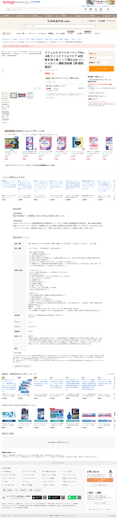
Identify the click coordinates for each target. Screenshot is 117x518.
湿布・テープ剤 (76, 39)
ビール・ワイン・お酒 (27, 474)
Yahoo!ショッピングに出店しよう (101, 6)
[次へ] (41, 71)
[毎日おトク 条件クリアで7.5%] (58, 16)
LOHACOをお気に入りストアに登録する (101, 509)
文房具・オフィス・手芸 (69, 481)
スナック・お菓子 (67, 471)
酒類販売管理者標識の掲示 (40, 505)
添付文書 (30, 317)
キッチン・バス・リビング (69, 474)
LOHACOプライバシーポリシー (63, 503)
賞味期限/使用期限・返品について (97, 96)
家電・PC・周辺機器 (27, 485)
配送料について (92, 86)
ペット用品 (4, 481)
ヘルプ (113, 6)
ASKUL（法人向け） (7, 507)
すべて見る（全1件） (51, 82)
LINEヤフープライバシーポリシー (21, 515)
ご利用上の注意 (50, 503)
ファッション (25, 481)
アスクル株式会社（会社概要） (21, 507)
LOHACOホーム (6, 39)
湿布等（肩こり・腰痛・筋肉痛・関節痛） (57, 39)
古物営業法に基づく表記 (54, 505)
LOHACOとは (10, 503)
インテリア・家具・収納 (8, 485)
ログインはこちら (50, 98)
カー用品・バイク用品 (48, 485)
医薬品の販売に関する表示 (68, 505)
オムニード (54, 70)
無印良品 (65, 485)
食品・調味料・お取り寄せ (49, 471)
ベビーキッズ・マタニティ (28, 478)
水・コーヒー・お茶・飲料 (8, 474)
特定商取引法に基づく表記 (26, 505)
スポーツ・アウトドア (48, 481)
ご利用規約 (75, 503)
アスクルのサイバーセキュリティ (10, 505)
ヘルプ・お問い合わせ (100, 485)
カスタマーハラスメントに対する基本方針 (35, 503)
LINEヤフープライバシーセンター (39, 515)
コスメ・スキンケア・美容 (28, 471)
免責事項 (57, 515)
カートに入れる (101, 68)
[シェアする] (35, 88)
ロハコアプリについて (18, 498)
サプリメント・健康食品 (49, 478)
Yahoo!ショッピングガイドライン (68, 515)
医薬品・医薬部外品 (37, 39)
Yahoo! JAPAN (86, 6)
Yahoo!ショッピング (7, 515)
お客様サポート (19, 503)
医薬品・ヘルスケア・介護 (21, 39)
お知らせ (4, 503)
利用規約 (51, 515)
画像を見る (4, 122)
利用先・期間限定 (54, 90)
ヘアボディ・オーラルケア (8, 478)
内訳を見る (81, 88)
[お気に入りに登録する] (39, 88)
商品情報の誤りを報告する (22, 366)
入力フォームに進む (100, 503)
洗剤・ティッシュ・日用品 (49, 474)
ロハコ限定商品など (7, 471)
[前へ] (3, 71)
